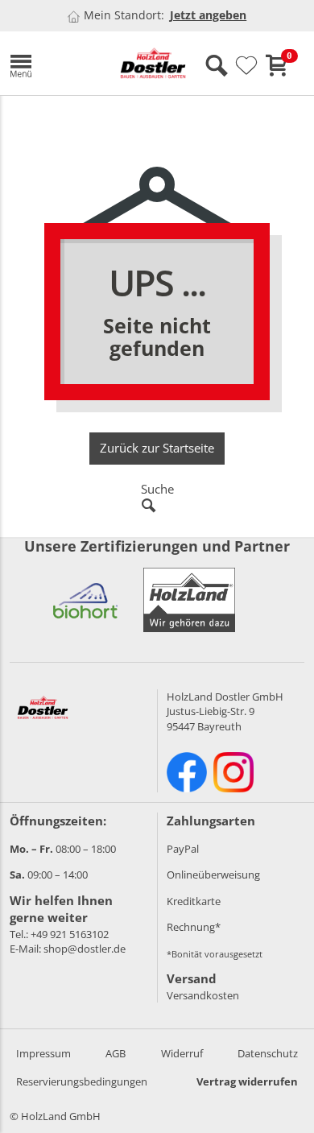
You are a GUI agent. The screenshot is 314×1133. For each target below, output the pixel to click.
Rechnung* (194, 927)
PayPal (183, 848)
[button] (50, 63)
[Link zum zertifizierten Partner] (85, 600)
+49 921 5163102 (70, 934)
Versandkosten (203, 995)
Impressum (43, 1053)
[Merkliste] (246, 66)
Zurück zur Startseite (157, 448)
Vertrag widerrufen (247, 1081)
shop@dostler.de (84, 948)
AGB (115, 1053)
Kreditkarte (194, 901)
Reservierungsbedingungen (81, 1081)
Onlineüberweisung (213, 874)
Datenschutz (268, 1053)
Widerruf (182, 1053)
